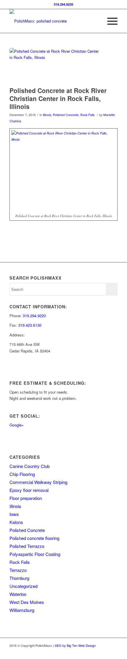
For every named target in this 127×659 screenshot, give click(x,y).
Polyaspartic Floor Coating (34, 554)
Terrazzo (18, 570)
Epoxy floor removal (28, 490)
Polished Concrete (66, 115)
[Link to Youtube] (104, 651)
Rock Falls (87, 115)
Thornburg (19, 578)
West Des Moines (26, 602)
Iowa (14, 514)
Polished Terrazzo (26, 546)
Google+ (16, 425)
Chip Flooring (22, 474)
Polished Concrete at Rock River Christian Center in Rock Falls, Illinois (58, 98)
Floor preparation (25, 498)
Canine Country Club (29, 466)
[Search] (95, 21)
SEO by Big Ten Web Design (75, 645)
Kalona (16, 522)
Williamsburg (21, 610)
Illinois (47, 115)
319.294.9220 (63, 4)
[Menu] (109, 21)
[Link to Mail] (113, 651)
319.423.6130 (29, 325)
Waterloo (17, 594)
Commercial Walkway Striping (38, 482)
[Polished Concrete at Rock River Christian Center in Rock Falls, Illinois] (56, 66)
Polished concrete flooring (34, 538)
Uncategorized (23, 586)
